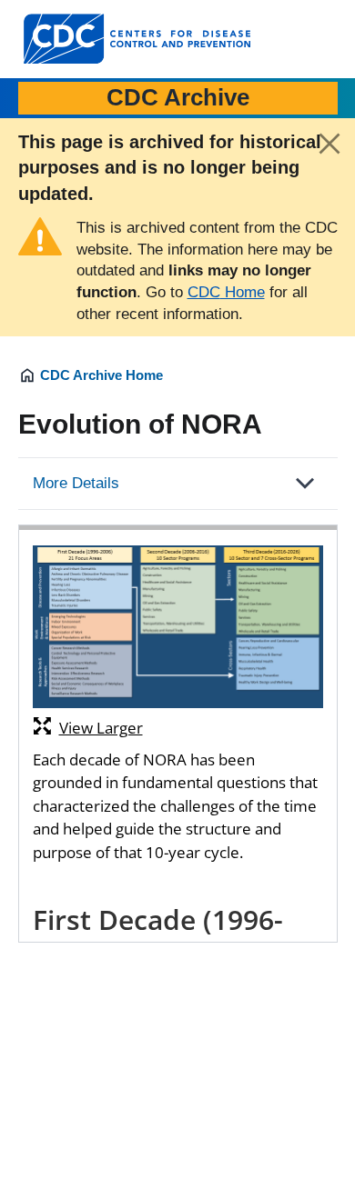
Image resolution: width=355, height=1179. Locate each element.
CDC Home (226, 292)
